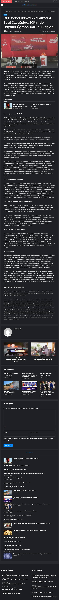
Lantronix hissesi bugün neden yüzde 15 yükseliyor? (18, 515)
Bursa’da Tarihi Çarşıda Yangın (12, 541)
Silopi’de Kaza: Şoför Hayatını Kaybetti (45, 374)
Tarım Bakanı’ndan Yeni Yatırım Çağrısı (14, 537)
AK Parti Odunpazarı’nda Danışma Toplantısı (29, 391)
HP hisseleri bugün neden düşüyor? (13, 519)
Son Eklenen (29, 452)
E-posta (6, 432)
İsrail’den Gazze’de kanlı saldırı (12, 545)
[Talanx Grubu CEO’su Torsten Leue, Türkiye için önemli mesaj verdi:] (47, 385)
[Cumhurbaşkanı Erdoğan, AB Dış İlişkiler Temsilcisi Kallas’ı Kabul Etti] (8, 525)
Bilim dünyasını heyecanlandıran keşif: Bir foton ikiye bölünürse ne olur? (33, 554)
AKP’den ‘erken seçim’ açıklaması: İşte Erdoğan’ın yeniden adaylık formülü (29, 375)
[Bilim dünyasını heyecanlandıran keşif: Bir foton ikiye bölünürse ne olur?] (8, 556)
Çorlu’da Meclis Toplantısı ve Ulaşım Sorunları (16, 465)
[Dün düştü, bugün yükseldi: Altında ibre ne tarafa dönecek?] (8, 532)
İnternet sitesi (34, 432)
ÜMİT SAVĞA (9, 31)
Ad (5, 427)
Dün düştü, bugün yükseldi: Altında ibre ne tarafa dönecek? (29, 530)
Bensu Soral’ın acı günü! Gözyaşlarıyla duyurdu (17, 482)
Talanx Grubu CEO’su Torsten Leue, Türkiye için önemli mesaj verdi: (47, 392)
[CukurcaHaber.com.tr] (29, 5)
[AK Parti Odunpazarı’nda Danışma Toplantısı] (29, 385)
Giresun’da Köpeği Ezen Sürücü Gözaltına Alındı (17, 549)
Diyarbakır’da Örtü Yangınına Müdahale (9, 391)
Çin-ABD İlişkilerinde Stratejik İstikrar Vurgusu (26, 458)
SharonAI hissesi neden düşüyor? (13, 478)
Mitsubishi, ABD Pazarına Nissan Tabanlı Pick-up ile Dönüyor (20, 511)
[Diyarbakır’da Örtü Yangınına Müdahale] (11, 385)
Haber (11, 11)
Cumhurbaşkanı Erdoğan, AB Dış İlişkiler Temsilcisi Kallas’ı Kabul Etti (32, 523)
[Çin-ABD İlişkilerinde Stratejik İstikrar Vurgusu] (8, 106)
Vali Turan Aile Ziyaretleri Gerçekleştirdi (22, 1)
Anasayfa (6, 11)
